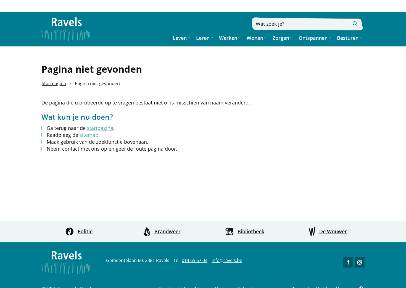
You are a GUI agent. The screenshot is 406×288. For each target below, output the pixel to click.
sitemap (89, 135)
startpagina (100, 128)
